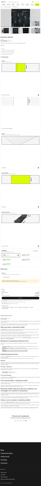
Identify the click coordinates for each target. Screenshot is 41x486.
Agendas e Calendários (32, 4)
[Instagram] (1, 469)
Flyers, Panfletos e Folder (17, 5)
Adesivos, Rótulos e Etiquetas (13, 5)
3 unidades (4, 259)
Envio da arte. (5, 300)
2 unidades (23, 254)
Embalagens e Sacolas (23, 4)
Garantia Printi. (5, 303)
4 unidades (23, 259)
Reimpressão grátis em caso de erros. (10, 303)
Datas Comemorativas (37, 4)
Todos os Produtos (3, 4)
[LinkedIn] (3, 469)
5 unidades (4, 263)
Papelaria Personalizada (8, 4)
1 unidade (4, 254)
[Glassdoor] (5, 469)
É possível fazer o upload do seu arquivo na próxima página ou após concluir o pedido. (17, 300)
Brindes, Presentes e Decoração (27, 5)
